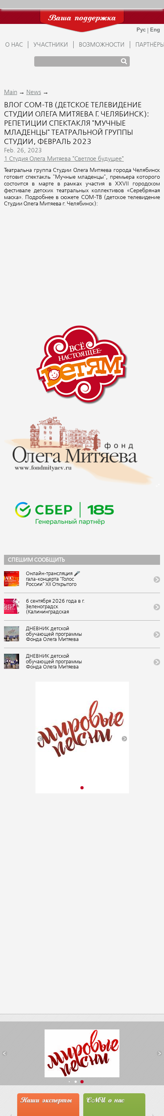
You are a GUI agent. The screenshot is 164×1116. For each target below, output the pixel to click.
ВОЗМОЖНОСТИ (102, 45)
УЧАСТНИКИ (50, 45)
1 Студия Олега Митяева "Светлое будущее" (64, 159)
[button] (40, 738)
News (33, 92)
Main (10, 92)
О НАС (14, 45)
